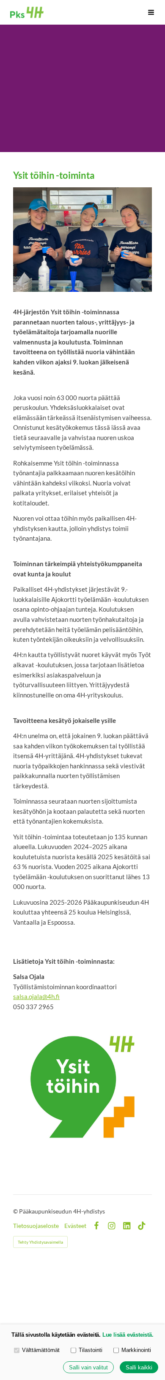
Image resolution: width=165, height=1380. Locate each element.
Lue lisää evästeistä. (128, 1335)
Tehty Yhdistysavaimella (40, 1242)
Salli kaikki (139, 1367)
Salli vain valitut (88, 1367)
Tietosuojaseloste (36, 1226)
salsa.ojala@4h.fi (36, 996)
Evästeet (75, 1226)
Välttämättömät (41, 1350)
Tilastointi (90, 1350)
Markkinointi (136, 1350)
